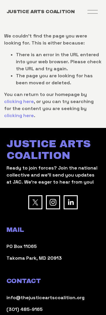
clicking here (19, 101)
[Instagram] (53, 202)
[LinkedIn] (71, 202)
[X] (35, 202)
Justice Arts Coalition (40, 11)
